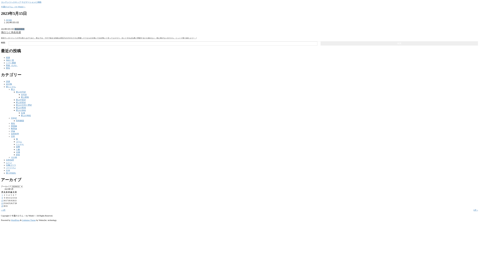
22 (2, 203)
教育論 (14, 129)
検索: (3, 43)
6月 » (476, 210)
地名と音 (10, 60)
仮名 (13, 123)
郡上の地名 (19, 29)
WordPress (15, 220)
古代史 (24, 95)
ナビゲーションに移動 (31, 2)
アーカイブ (6, 186)
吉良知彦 (10, 160)
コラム (19, 142)
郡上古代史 (21, 92)
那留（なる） (12, 65)
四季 (18, 147)
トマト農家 (11, 63)
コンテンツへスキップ (11, 2)
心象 (18, 149)
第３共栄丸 (11, 173)
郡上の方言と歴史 (24, 105)
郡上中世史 (21, 100)
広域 (23, 113)
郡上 (13, 89)
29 (2, 206)
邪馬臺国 (20, 121)
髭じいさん (11, 87)
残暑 (8, 58)
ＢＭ (8, 170)
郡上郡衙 (25, 97)
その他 (14, 157)
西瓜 (8, 68)
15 (2, 201)
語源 (8, 81)
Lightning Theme (29, 220)
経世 (18, 155)
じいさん (20, 144)
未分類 (9, 84)
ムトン (9, 163)
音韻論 (14, 126)
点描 (18, 152)
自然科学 (15, 134)
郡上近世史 (21, 102)
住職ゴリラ (11, 165)
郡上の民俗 (21, 108)
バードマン (11, 168)
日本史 (14, 118)
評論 (13, 131)
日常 (13, 136)
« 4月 (3, 210)
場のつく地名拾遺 (11, 32)
